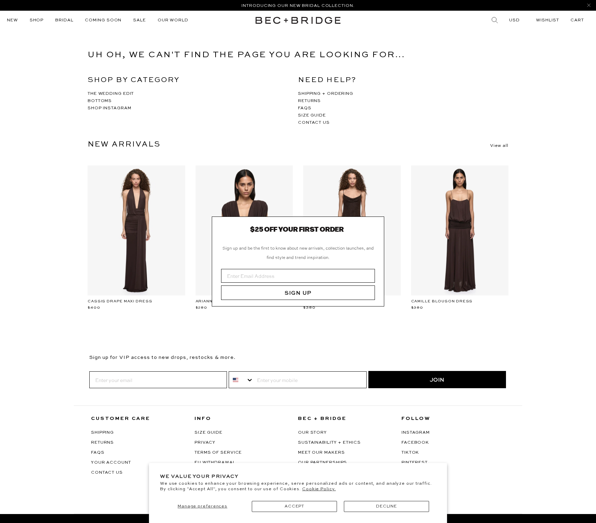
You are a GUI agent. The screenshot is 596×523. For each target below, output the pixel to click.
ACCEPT (294, 506)
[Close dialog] (376, 224)
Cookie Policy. (319, 489)
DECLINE (386, 506)
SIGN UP (298, 292)
